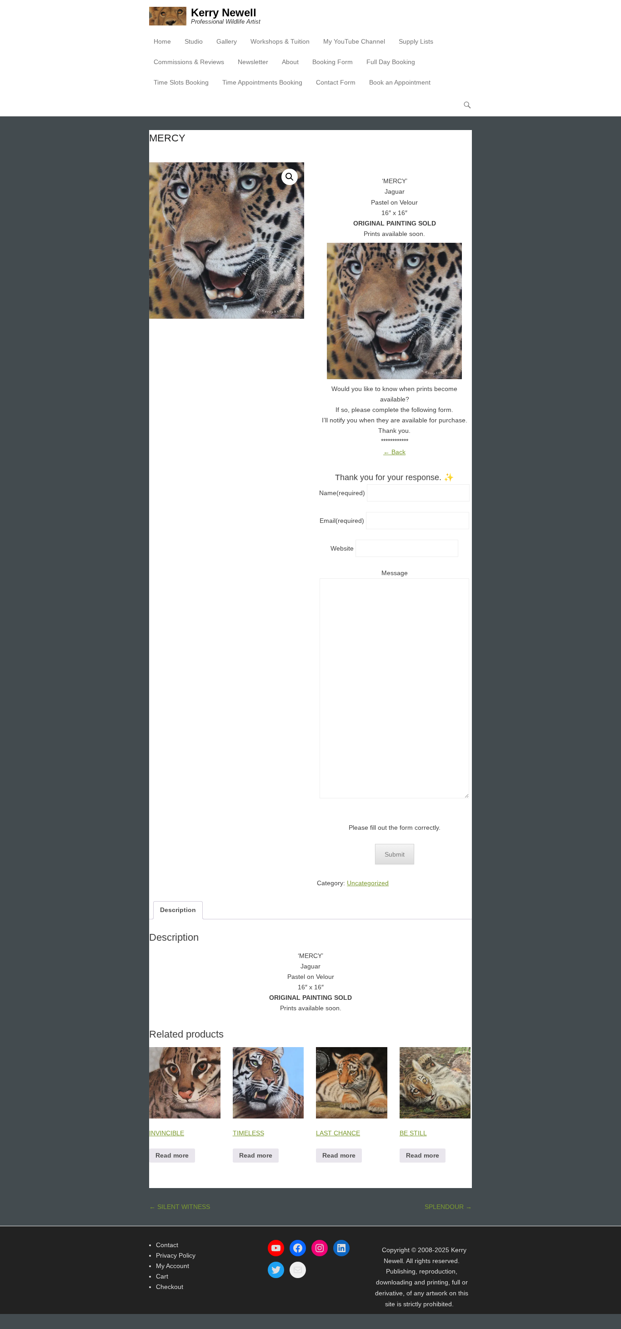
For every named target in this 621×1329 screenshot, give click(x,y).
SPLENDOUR (448, 1206)
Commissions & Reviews (189, 61)
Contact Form (336, 82)
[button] (289, 177)
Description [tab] (178, 909)
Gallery (226, 41)
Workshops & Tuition (280, 41)
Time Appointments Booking (262, 82)
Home (162, 41)
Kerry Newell (223, 12)
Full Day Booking (390, 61)
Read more (172, 1155)
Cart (162, 1276)
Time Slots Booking (181, 82)
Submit (395, 854)
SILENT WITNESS (179, 1206)
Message (394, 573)
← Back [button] (394, 452)
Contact (167, 1245)
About (290, 61)
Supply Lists (416, 41)
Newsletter (253, 61)
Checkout (169, 1286)
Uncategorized (368, 883)
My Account (172, 1265)
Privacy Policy (175, 1255)
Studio (194, 41)
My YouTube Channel (354, 41)
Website (342, 548)
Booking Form (332, 61)
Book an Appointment (400, 82)
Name (342, 492)
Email (342, 520)
